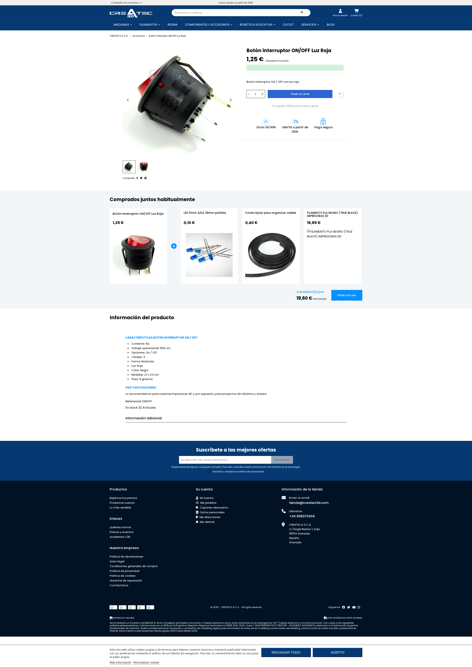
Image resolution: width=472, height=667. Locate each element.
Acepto (337, 652)
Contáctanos (119, 585)
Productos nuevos (122, 503)
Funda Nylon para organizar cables (270, 213)
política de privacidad (250, 471)
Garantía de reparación (126, 580)
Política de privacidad (124, 571)
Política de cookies (123, 576)
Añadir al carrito (300, 93)
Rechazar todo (286, 652)
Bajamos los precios (123, 498)
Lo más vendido (120, 507)
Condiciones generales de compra (133, 566)
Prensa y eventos (121, 532)
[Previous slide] (128, 99)
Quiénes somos (120, 527)
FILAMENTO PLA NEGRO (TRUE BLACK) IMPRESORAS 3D (332, 214)
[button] (129, 166)
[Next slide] (230, 99)
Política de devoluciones (126, 556)
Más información (120, 662)
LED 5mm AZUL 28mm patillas (205, 213)
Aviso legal (117, 561)
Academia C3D (120, 537)
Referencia (133, 401)
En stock (131, 407)
